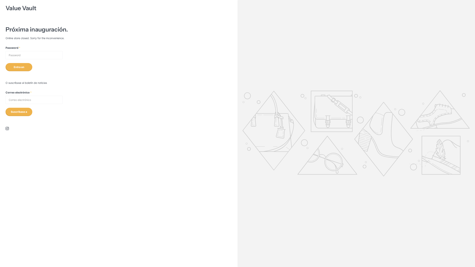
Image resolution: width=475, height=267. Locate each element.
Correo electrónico (19, 92)
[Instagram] (7, 128)
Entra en (19, 67)
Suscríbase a (19, 111)
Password (13, 47)
